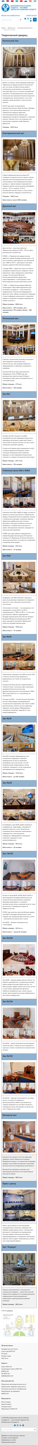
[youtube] (28, 19)
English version (31, 15)
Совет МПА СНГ (6, 1366)
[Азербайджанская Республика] (3, 1)
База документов (7, 1381)
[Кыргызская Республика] (21, 1)
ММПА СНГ (5, 1371)
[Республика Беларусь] (12, 1)
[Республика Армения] (7, 1)
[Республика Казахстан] (17, 1)
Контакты (4, 1358)
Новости (4, 1363)
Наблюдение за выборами (10, 1391)
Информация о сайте (8, 1440)
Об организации (7, 1345)
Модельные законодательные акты (13, 1384)
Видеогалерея (6, 1404)
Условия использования (9, 1438)
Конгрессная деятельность (25, 28)
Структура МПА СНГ (8, 1351)
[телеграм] (31, 21)
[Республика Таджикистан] (30, 1)
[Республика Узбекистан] (35, 1)
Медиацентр (6, 1398)
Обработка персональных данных (13, 1435)
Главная (3, 28)
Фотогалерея (6, 1402)
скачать (9, 1310)
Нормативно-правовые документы (13, 1386)
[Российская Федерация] (26, 1)
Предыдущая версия (8, 1442)
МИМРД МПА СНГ (7, 1376)
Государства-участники (9, 1349)
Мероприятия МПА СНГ (9, 1409)
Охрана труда (6, 1356)
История (4, 1353)
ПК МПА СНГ (5, 1373)
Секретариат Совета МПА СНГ (11, 1369)
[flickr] (25, 19)
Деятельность (11, 28)
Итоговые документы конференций (13, 1389)
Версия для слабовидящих (10, 15)
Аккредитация (6, 1406)
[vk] (31, 19)
